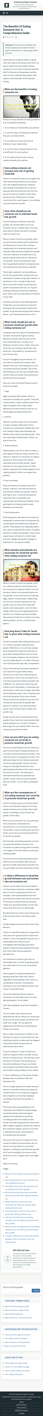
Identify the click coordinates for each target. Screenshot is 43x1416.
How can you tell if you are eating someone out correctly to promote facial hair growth (21, 1220)
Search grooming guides (13, 1287)
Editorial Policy (21, 1405)
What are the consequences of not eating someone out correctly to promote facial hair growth (22, 1229)
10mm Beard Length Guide (16, 1363)
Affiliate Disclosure (21, 1410)
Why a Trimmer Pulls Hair (15, 1346)
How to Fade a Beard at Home (17, 1370)
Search (37, 1290)
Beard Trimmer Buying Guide (17, 1306)
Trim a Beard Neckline (14, 1374)
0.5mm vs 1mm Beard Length (17, 1367)
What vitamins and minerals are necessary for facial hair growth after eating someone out (20, 1204)
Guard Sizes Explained (14, 1314)
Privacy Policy (21, 1408)
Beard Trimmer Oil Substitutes (17, 1342)
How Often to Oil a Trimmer (16, 1338)
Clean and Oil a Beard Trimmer (17, 1335)
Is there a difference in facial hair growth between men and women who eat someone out (22, 1239)
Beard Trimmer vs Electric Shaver (18, 1317)
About (21, 1402)
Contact (21, 1413)
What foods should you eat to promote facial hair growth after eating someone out (21, 1195)
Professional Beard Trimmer (25, 2)
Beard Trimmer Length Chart (17, 1310)
